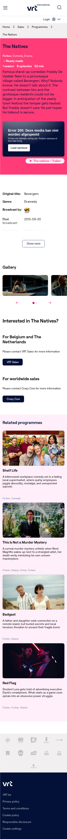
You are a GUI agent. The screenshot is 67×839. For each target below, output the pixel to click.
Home (6, 27)
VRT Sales (13, 362)
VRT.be (7, 794)
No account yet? (16, 19)
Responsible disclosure (17, 822)
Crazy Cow (13, 399)
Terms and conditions (16, 808)
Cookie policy (11, 815)
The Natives (10, 34)
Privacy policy (11, 801)
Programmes (40, 27)
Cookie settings (12, 828)
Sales (21, 27)
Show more (34, 243)
